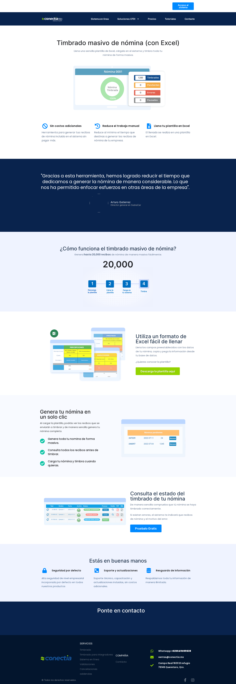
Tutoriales (170, 18)
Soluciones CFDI (126, 18)
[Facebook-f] (185, 680)
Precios (152, 18)
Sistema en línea (100, 18)
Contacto (190, 18)
